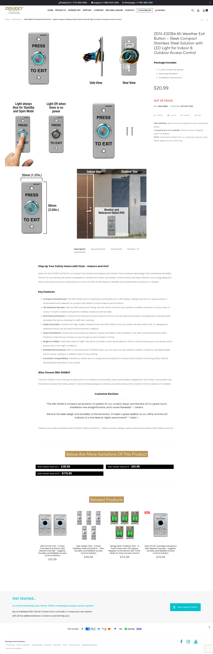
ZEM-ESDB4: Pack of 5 (118, 466)
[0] (204, 10)
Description (80, 249)
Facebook (159, 115)
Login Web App (144, 10)
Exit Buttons (16, 19)
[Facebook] (181, 642)
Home (50, 10)
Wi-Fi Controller (23, 645)
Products (60, 10)
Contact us (10, 645)
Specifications (98, 249)
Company (99, 10)
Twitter (173, 115)
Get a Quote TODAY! (187, 607)
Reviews (132, 249)
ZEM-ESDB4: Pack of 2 (48, 466)
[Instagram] (188, 642)
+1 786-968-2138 (144, 2)
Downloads (116, 249)
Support (87, 10)
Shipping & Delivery (89, 645)
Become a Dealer (114, 10)
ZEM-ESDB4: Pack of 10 (48, 473)
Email (199, 115)
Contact (130, 10)
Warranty (57, 645)
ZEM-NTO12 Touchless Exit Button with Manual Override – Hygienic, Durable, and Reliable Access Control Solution (161, 550)
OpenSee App (74, 10)
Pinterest (186, 115)
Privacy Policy (74, 645)
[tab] (80, 249)
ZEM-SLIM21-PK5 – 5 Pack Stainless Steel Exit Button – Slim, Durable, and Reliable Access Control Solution (88, 550)
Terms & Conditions (14, 648)
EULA (65, 645)
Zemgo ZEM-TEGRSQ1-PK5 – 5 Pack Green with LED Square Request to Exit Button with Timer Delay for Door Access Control (124, 550)
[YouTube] (196, 642)
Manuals (48, 645)
